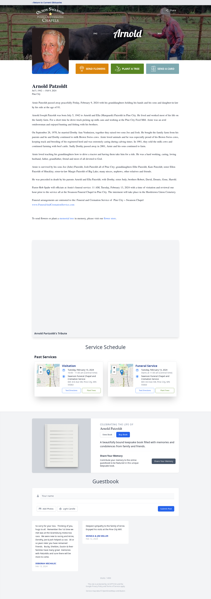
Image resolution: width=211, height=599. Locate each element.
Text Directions (71, 390)
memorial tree (66, 218)
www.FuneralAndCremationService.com (53, 204)
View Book (107, 434)
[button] (48, 372)
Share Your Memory (163, 461)
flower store (110, 218)
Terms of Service (113, 586)
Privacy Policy (97, 586)
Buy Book (123, 434)
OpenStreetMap (108, 591)
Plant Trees (91, 390)
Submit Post (166, 508)
